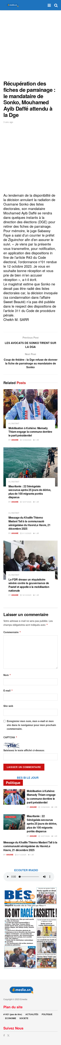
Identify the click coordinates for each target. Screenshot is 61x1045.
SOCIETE (23, 1018)
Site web (8, 706)
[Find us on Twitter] (8, 1035)
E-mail (8, 690)
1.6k (37, 502)
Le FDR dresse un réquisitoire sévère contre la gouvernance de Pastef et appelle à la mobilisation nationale (28, 584)
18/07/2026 (26, 502)
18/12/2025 (26, 595)
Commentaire (12, 632)
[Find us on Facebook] (4, 1035)
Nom (7, 675)
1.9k (37, 595)
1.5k (37, 440)
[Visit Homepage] (11, 5)
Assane (14, 440)
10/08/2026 (26, 440)
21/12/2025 (26, 533)
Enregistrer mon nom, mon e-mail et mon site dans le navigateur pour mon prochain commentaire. (31, 724)
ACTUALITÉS (31, 1014)
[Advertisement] (30, 44)
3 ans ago (8, 122)
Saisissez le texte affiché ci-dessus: (24, 750)
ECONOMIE (10, 1018)
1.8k (37, 533)
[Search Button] (56, 5)
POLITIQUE (47, 1014)
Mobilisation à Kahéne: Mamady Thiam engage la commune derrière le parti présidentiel (30, 431)
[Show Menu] (49, 5)
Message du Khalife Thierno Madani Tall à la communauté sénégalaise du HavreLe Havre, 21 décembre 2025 (29, 523)
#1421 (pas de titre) (12, 1014)
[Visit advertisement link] (30, 927)
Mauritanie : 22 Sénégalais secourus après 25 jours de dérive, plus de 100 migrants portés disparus (29, 491)
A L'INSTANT (13, 423)
